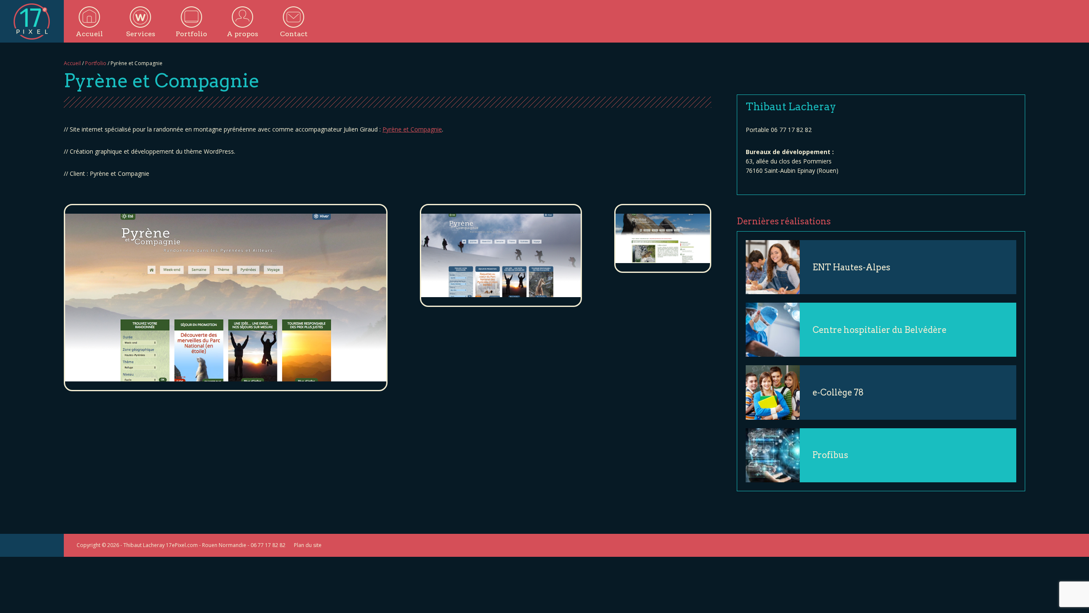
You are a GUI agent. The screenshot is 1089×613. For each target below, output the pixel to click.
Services (140, 34)
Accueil (89, 34)
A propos (242, 34)
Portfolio (191, 34)
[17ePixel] (32, 21)
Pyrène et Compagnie (412, 129)
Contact (294, 34)
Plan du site (308, 545)
